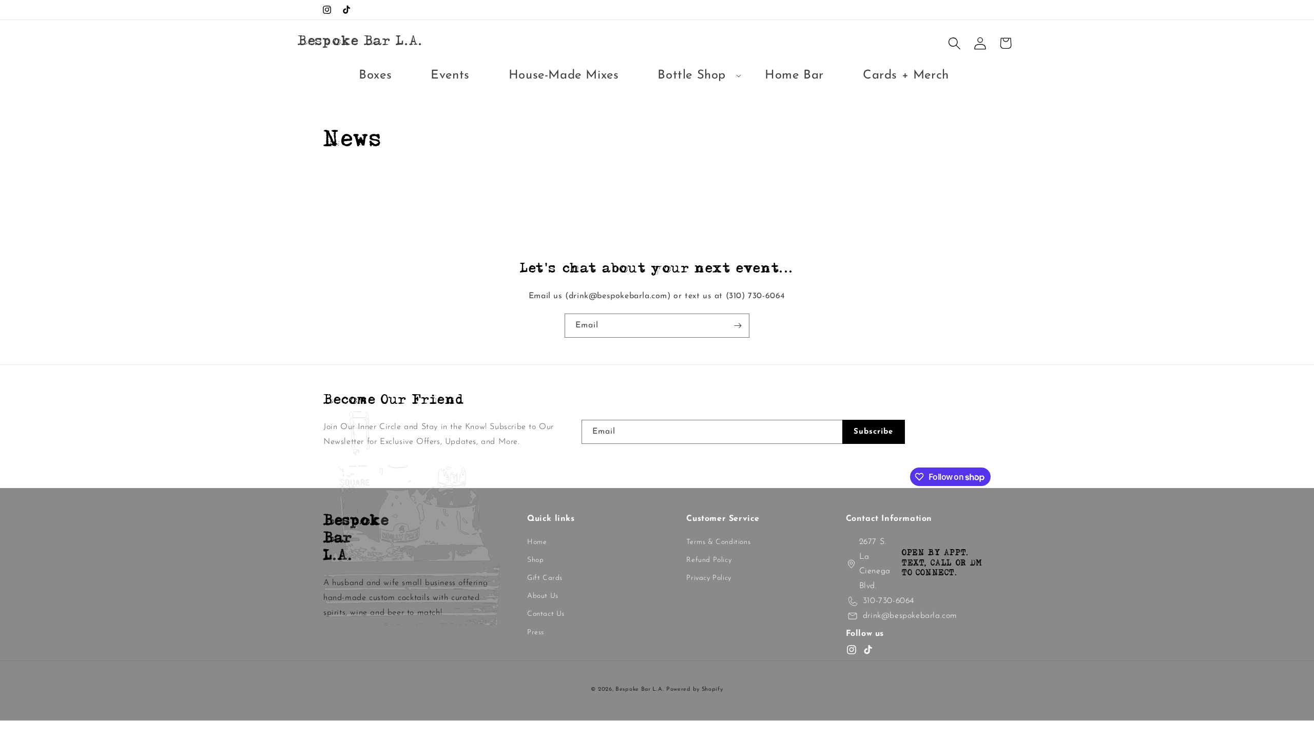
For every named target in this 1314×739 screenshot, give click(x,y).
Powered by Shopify (694, 689)
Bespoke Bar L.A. (639, 689)
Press (535, 632)
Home (537, 542)
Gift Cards (545, 578)
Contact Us (546, 614)
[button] (691, 76)
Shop (535, 560)
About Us (542, 596)
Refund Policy (708, 560)
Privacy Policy (708, 578)
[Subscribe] (737, 326)
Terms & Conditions (718, 542)
